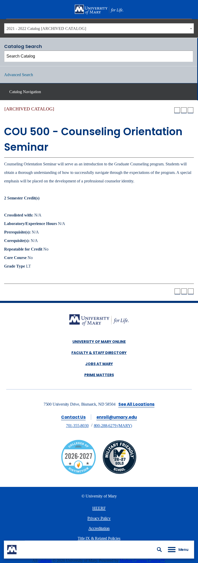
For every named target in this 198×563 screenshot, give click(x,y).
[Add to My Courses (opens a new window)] (177, 110)
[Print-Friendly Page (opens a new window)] (184, 110)
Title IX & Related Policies (99, 538)
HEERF (98, 508)
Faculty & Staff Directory (99, 352)
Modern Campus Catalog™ (142, 560)
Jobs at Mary (99, 363)
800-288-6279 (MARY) (113, 425)
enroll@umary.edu (116, 417)
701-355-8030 (77, 425)
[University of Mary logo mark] (11, 549)
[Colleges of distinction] (78, 473)
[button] (159, 549)
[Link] (119, 473)
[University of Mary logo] (99, 9)
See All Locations (136, 404)
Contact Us (73, 417)
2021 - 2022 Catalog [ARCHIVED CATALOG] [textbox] (46, 28)
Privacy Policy (98, 518)
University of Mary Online (99, 341)
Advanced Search (18, 75)
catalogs (45, 560)
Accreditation (99, 528)
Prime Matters (99, 374)
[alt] (99, 320)
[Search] (187, 56)
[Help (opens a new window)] (190, 110)
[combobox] (99, 28)
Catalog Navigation (25, 92)
